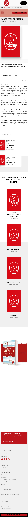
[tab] (4, 75)
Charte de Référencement (6, 508)
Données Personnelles (5, 506)
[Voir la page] (14, 353)
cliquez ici (13, 437)
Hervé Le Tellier (8, 21)
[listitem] (2, 459)
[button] (19, 13)
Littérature (7, 7)
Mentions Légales (4, 501)
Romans (11, 7)
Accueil (2, 7)
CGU (2, 503)
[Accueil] (6, 3)
